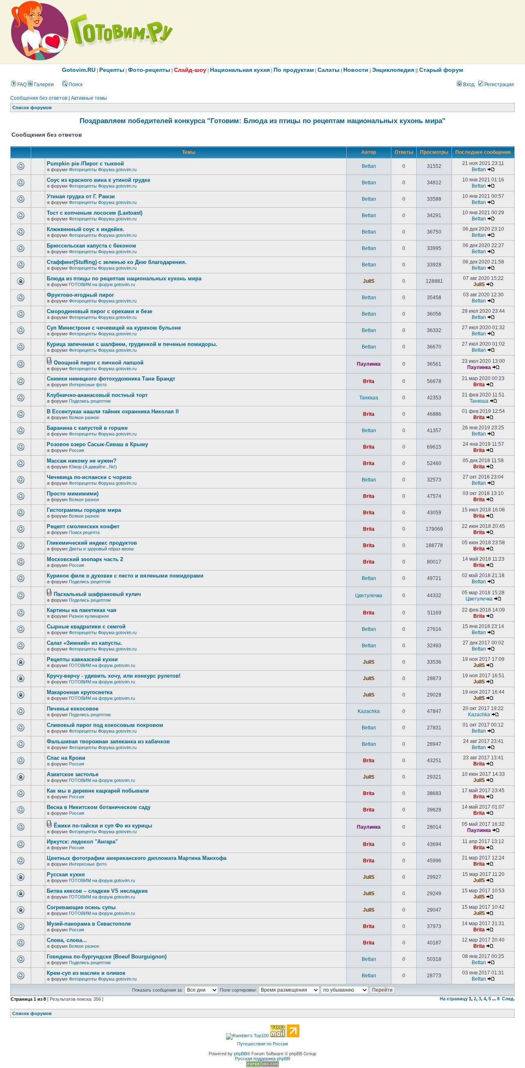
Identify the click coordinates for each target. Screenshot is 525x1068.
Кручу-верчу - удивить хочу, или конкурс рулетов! (113, 676)
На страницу (454, 998)
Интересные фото (88, 384)
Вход (468, 84)
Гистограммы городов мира (84, 510)
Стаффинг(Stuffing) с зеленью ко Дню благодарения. (117, 262)
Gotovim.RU (79, 69)
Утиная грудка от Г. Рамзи (81, 196)
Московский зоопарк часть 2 (85, 559)
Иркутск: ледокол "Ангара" (82, 842)
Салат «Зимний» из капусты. (84, 643)
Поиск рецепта (84, 532)
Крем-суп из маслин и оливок (86, 973)
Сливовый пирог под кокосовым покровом (105, 725)
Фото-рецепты (149, 69)
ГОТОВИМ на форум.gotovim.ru (102, 284)
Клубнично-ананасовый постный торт (97, 395)
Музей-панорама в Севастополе (89, 924)
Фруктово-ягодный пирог (80, 295)
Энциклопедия (393, 69)
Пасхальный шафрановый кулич (97, 594)
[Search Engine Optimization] (262, 1065)
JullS (368, 281)
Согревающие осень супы (81, 907)
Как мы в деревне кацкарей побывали (98, 791)
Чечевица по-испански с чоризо (89, 477)
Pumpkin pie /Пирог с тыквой (85, 163)
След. (508, 998)
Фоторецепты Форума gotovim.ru (103, 169)
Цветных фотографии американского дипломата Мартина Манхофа (136, 858)
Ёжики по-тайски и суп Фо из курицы (103, 826)
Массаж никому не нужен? (81, 461)
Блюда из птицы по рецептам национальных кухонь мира (124, 278)
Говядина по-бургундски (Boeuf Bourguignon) (107, 956)
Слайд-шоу (190, 69)
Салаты (328, 69)
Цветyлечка (368, 595)
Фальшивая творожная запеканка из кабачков (108, 741)
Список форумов (32, 107)
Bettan (369, 166)
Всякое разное (84, 417)
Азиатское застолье (72, 774)
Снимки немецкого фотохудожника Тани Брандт (111, 379)
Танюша (368, 398)
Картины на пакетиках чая (81, 610)
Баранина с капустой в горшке (87, 428)
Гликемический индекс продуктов (92, 543)
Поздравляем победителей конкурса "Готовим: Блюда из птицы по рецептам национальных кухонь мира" (262, 120)
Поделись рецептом (90, 401)
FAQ (21, 84)
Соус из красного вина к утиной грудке (98, 180)
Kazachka (369, 711)
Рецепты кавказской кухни (82, 659)
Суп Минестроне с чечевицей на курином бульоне (114, 328)
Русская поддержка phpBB (262, 1058)
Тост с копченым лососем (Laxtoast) (94, 213)
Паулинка (369, 364)
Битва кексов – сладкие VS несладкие (97, 891)
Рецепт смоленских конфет (83, 526)
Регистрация (498, 84)
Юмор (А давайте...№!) (93, 466)
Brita (368, 381)
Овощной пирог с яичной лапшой (99, 363)
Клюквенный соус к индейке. (85, 229)
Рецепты (111, 69)
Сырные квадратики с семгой (86, 626)
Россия (76, 450)
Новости (355, 69)
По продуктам (294, 69)
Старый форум (441, 69)
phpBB (240, 1053)
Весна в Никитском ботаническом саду (99, 807)
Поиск (74, 84)
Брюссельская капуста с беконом (91, 246)
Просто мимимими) (72, 493)
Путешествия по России (262, 1043)
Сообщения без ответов (38, 98)
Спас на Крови (66, 758)
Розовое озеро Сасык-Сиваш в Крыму (97, 444)
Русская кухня (66, 874)
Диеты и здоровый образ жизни (101, 548)
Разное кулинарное (89, 616)
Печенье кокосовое (72, 709)
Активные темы (89, 98)
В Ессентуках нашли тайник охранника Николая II (113, 411)
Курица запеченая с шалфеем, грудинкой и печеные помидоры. (132, 344)
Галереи (43, 84)
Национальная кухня (240, 69)
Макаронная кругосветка (79, 692)
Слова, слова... (67, 940)
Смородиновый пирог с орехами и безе (99, 311)
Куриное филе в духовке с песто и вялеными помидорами (125, 576)
